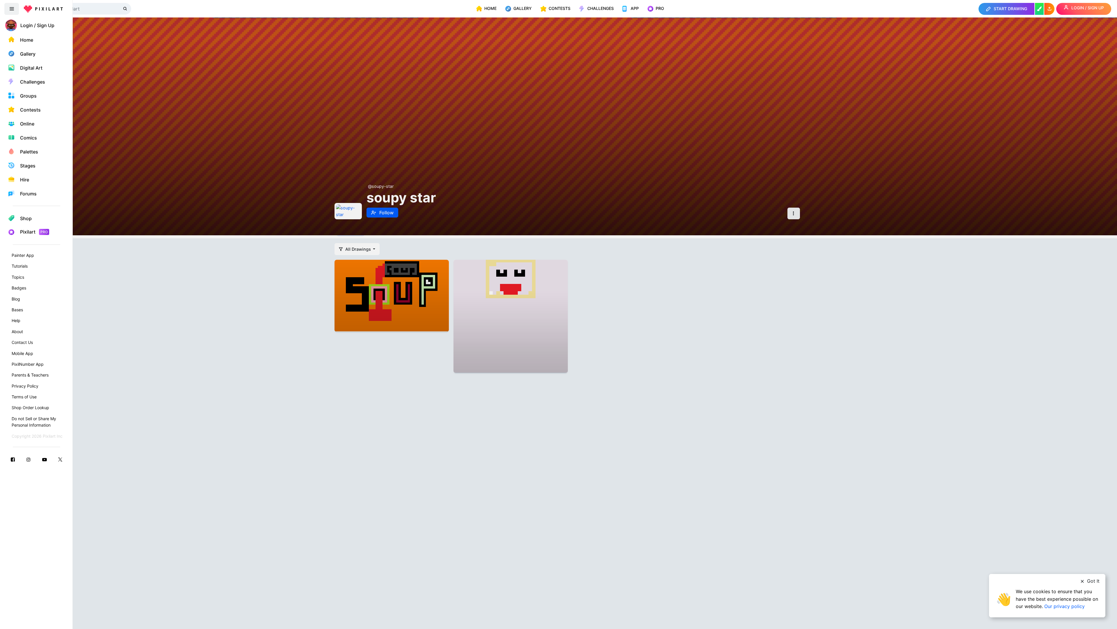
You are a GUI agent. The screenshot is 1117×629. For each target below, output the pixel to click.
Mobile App (22, 353)
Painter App (23, 255)
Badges (19, 287)
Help (16, 320)
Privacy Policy (25, 386)
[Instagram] (28, 459)
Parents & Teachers (30, 374)
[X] (60, 459)
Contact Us (22, 342)
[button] (1049, 9)
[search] (125, 8)
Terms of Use (24, 396)
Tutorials (20, 266)
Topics (18, 277)
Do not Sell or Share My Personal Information (34, 421)
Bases (17, 309)
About (17, 331)
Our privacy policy (1064, 606)
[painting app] (1039, 9)
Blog (16, 298)
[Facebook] (13, 459)
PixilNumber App (28, 364)
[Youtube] (44, 459)
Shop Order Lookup (30, 407)
